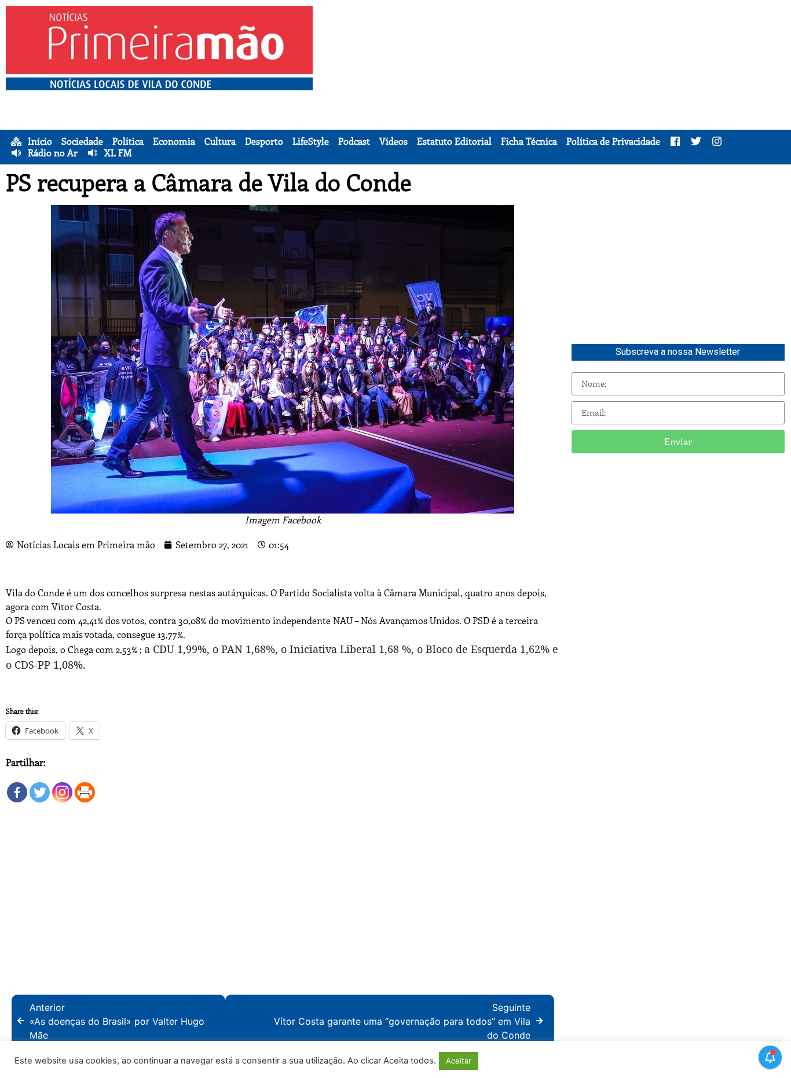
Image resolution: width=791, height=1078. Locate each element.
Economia (174, 141)
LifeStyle (310, 141)
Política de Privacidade (613, 141)
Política (128, 141)
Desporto (264, 141)
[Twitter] (40, 786)
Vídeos (393, 141)
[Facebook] (17, 786)
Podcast (354, 141)
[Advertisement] (554, 87)
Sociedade (82, 141)
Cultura (220, 141)
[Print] (85, 786)
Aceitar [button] (458, 1060)
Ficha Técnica (529, 141)
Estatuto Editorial (454, 141)
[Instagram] (62, 786)
